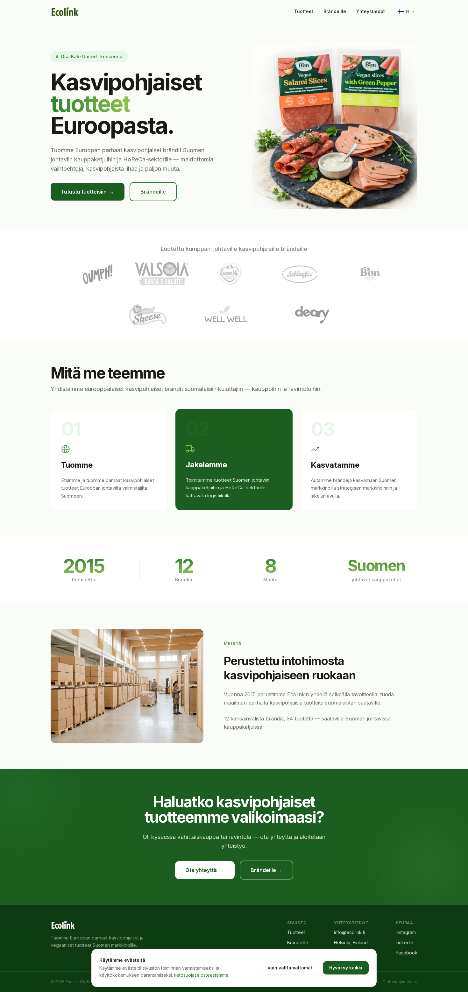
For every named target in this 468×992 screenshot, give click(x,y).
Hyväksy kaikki (345, 967)
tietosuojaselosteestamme (201, 975)
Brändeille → (266, 870)
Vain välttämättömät (289, 967)
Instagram (406, 932)
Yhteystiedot (370, 11)
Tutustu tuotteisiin (87, 191)
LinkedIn (404, 942)
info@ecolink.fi (349, 932)
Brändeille (334, 11)
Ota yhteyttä (204, 870)
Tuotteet (303, 11)
